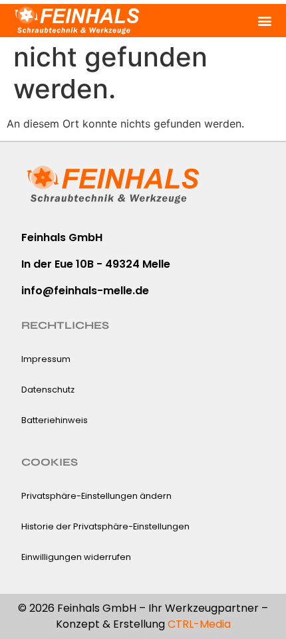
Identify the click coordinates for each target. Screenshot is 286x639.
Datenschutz (47, 389)
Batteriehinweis (54, 420)
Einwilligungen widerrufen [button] (76, 557)
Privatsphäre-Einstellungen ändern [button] (96, 496)
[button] (264, 20)
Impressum (46, 359)
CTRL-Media (199, 624)
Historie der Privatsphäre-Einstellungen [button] (105, 526)
